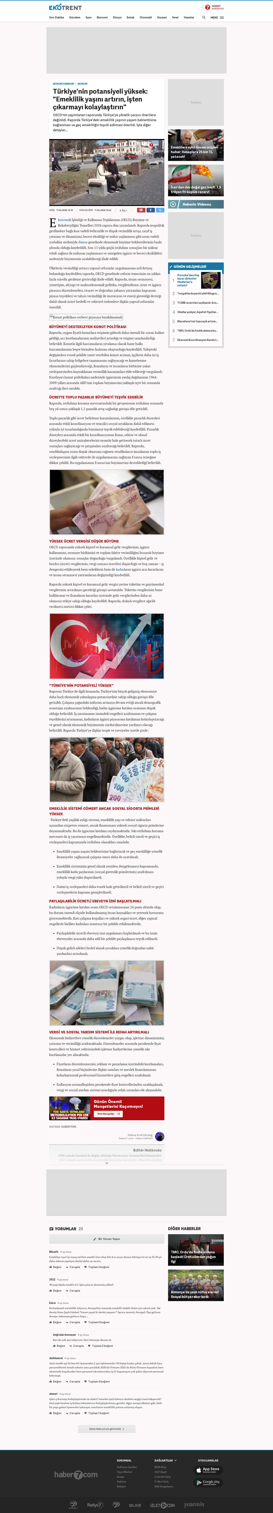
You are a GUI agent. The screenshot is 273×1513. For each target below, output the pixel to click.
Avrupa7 (116, 1505)
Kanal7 (73, 1505)
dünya (82, 242)
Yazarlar (189, 17)
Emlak (130, 17)
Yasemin (194, 1505)
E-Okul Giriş (162, 1481)
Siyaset (162, 17)
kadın (120, 569)
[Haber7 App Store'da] (208, 1470)
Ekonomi (102, 17)
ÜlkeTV (135, 1505)
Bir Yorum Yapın (109, 1239)
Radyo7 (95, 1505)
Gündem (74, 17)
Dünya (117, 17)
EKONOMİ (82, 84)
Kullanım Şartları (127, 1467)
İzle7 (162, 1505)
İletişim (121, 1486)
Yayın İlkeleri (124, 1472)
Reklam (121, 1481)
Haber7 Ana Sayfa (213, 7)
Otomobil (146, 17)
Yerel (175, 17)
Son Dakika (56, 17)
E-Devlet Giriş (163, 1476)
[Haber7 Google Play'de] (208, 1482)
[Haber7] (76, 1475)
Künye (120, 1476)
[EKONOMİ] (65, 6)
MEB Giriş (160, 1467)
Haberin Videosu (197, 205)
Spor (89, 17)
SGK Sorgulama (164, 1486)
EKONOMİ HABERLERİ (63, 84)
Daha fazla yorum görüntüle (105, 1429)
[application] (106, 172)
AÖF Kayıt (161, 1472)
